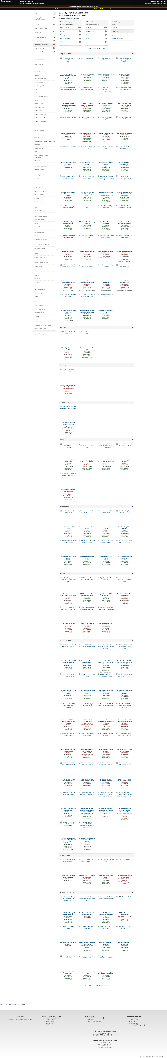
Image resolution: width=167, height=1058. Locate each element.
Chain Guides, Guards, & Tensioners (44, 141)
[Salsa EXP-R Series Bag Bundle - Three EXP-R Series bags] (106, 183)
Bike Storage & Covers (40, 86)
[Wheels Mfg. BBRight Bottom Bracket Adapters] (87, 800)
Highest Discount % (117, 38)
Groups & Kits (38, 210)
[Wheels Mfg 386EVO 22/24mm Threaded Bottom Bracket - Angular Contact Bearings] (124, 800)
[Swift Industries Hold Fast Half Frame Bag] (106, 243)
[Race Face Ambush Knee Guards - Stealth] (68, 548)
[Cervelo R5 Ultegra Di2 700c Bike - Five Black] (124, 451)
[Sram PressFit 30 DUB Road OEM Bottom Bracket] (106, 711)
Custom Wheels (38, 52)
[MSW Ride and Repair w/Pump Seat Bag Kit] (124, 95)
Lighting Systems (39, 232)
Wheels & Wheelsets (40, 328)
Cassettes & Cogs (39, 137)
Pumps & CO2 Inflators (40, 257)
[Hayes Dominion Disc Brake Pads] (124, 934)
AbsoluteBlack (96, 31)
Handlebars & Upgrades (41, 216)
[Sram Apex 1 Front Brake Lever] (106, 867)
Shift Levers (37, 282)
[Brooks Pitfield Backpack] (87, 65)
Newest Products (39, 41)
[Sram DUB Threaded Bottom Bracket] (87, 741)
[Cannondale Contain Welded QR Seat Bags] (87, 95)
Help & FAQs (134, 1019)
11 (101, 48)
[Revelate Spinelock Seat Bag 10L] (87, 154)
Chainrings (37, 144)
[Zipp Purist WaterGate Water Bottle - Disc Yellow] (87, 615)
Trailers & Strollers (39, 309)
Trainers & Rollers (39, 312)
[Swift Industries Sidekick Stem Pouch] (68, 302)
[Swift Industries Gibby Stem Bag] (106, 272)
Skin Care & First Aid (40, 289)
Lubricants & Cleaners (40, 239)
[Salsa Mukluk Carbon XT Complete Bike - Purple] (68, 481)
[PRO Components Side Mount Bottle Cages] (87, 585)
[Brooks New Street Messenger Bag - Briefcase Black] (124, 65)
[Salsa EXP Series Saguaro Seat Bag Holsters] (68, 213)
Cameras (36, 134)
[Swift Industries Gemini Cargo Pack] (87, 243)
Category (115, 31)
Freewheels (37, 201)
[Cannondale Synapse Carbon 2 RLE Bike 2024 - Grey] (87, 451)
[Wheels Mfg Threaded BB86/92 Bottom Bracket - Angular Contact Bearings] (106, 800)
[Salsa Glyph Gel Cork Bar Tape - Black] (68, 339)
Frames (36, 198)
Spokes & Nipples (39, 293)
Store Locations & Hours (41, 28)
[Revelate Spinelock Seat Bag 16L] (106, 154)
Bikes (35, 89)
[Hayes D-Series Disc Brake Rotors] (87, 963)
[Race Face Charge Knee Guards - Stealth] (87, 548)
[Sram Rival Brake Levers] (124, 867)
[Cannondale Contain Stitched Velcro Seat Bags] (68, 95)
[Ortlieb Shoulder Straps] (68, 124)
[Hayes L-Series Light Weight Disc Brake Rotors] (106, 963)
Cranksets (37, 160)
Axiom (96, 42)
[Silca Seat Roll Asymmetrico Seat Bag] (124, 213)
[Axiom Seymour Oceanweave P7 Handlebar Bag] (68, 65)
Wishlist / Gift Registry (40, 37)
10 (99, 48)
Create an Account (38, 3)
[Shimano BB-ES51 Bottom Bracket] (87, 681)
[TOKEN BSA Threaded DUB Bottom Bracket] (68, 800)
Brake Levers (38, 110)
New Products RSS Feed (95, 1018)
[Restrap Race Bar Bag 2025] (124, 124)
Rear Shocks (38, 266)
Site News (91, 1019)
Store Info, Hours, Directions (105, 1047)
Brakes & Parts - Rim (40, 121)
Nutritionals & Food (39, 248)
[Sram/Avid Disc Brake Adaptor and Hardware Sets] (106, 904)
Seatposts (37, 278)
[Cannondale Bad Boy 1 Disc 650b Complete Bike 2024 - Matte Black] (106, 451)
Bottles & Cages (38, 103)
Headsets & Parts (39, 219)
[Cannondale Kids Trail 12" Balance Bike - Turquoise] (68, 451)
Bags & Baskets (38, 64)
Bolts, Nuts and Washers (41, 96)
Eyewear (36, 178)
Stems (36, 296)
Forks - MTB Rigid (39, 187)
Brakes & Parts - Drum (40, 118)
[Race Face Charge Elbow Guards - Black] (106, 518)
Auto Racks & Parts (39, 59)
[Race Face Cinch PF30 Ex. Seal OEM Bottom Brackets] (124, 652)
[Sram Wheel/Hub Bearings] (68, 376)
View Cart (156, 1)
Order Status (28, 3)
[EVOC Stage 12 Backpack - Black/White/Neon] (106, 95)
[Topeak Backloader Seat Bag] (106, 302)
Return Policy (49, 1023)
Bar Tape (37, 71)
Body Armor (37, 93)
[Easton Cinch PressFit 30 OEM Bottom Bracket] (68, 652)
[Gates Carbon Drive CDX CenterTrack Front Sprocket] (68, 414)
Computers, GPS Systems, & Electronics (42, 156)
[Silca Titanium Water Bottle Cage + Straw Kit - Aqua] (124, 585)
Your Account (134, 1021)
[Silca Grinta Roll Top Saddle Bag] (106, 213)
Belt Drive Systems (39, 82)
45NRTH (96, 27)
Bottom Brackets (39, 107)
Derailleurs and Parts (40, 166)
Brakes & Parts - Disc (40, 114)
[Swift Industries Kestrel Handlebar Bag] (124, 272)
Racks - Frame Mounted (41, 262)
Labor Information (39, 334)
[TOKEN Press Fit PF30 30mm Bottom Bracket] (68, 770)
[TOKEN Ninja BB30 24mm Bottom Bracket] (124, 741)
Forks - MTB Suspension (41, 191)
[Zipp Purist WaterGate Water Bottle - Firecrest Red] (106, 615)
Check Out (163, 1)
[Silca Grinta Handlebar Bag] (87, 213)
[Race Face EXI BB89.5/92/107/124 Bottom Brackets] (106, 652)
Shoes (36, 286)
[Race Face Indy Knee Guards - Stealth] (106, 548)
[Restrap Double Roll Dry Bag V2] (106, 124)
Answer (96, 35)
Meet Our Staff (50, 1019)
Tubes (36, 319)
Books (36, 100)
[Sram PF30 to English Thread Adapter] (87, 711)
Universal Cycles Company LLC (104, 1031)
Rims (35, 269)
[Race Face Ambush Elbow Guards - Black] (68, 518)
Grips (35, 207)
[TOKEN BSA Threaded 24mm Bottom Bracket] (87, 770)
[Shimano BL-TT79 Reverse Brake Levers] (87, 867)
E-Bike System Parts (40, 175)
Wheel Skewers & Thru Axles (42, 325)
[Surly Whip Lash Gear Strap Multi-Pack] (68, 243)
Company (115, 35)
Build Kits (37, 125)
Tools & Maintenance (40, 305)
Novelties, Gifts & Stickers (41, 244)
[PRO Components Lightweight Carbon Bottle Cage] (68, 585)
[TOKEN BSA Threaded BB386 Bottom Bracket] (106, 770)
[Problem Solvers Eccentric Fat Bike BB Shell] (87, 652)
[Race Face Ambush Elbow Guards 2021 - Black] (87, 518)
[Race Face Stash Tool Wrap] (87, 124)
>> (107, 48)
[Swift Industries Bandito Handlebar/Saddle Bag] (68, 272)
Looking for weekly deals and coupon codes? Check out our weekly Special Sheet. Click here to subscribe (83, 8)
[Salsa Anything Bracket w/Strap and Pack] (68, 183)
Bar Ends (36, 68)
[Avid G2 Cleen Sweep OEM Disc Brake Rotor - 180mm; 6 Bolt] (68, 904)
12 (103, 48)
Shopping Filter (38, 18)
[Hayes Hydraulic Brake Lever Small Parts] (68, 867)
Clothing (36, 151)
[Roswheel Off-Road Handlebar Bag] (124, 154)
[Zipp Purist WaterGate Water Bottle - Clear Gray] (68, 615)
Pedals (36, 253)
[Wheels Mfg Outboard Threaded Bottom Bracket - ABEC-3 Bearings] (68, 829)
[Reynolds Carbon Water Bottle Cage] (106, 585)
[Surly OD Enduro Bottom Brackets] (106, 741)
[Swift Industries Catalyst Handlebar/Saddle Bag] (87, 272)
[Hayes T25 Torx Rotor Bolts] (68, 934)
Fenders (36, 184)
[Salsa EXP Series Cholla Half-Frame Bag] (87, 183)
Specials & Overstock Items (75, 15)
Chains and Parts (39, 148)
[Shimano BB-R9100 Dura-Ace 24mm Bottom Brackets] (124, 681)
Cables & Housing (39, 130)
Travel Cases (38, 316)
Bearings (36, 75)
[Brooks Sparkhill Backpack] (106, 65)
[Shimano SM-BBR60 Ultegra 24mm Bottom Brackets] (68, 711)
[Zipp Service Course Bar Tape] (87, 339)
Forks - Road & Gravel (40, 194)
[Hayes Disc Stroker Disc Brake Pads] (106, 934)
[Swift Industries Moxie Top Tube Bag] (124, 243)
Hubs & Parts (38, 227)
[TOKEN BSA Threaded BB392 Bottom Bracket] (124, 770)
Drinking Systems (39, 169)
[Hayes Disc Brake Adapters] (87, 934)
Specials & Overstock (41, 44)
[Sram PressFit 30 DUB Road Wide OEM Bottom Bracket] (124, 711)
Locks (36, 235)
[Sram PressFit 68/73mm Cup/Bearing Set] (68, 741)
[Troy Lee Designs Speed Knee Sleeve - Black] (124, 548)
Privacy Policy (50, 1021)
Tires (35, 302)
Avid (96, 38)
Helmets (36, 223)
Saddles (36, 275)
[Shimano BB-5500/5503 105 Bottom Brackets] (68, 681)
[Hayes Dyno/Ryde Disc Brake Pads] (68, 963)
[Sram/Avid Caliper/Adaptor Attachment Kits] (87, 904)
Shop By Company (39, 48)
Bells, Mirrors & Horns (40, 78)
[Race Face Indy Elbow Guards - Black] (124, 518)
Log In (22, 3)
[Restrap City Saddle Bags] (68, 154)
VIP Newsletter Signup (94, 1021)
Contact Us (37, 32)
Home (61, 15)
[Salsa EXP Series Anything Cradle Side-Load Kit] (124, 183)
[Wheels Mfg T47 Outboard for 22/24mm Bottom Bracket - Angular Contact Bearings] (87, 829)
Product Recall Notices (52, 1025)
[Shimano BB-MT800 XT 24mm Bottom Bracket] (106, 681)
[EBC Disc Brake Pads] (124, 904)
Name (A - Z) (115, 27)
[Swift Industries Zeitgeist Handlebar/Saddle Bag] (87, 302)
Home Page (37, 25)
